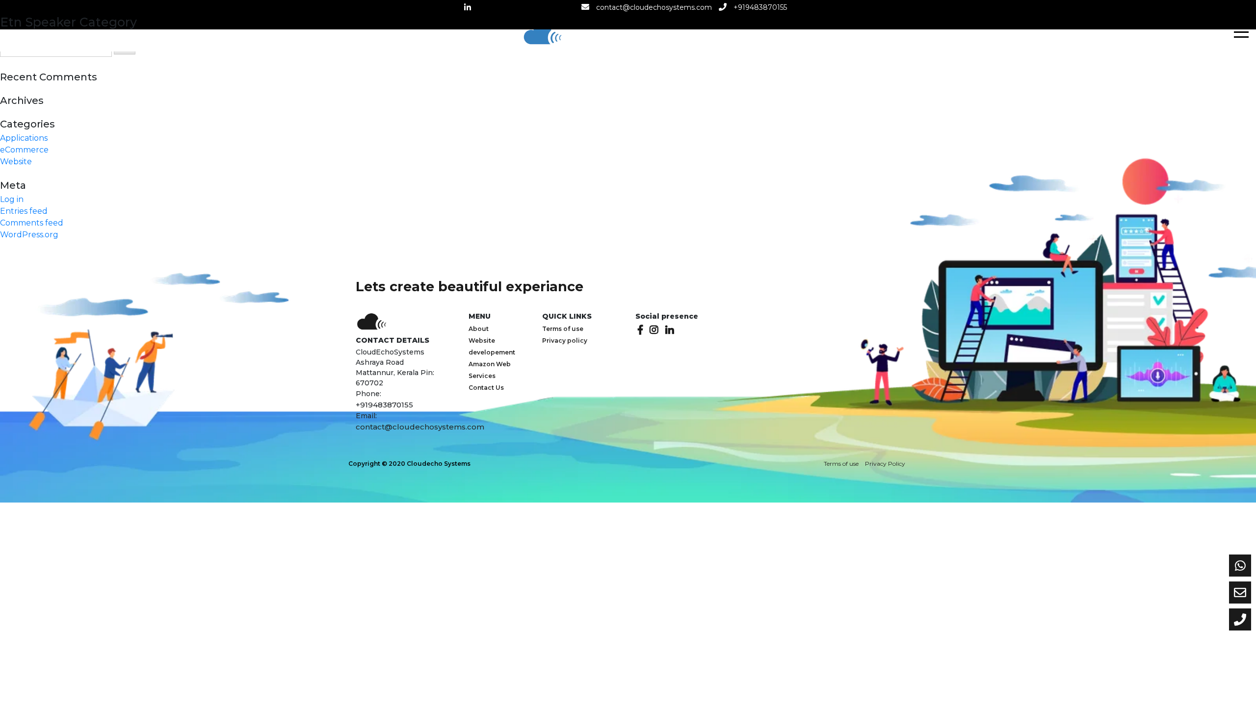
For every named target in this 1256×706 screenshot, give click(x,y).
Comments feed (31, 222)
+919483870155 (760, 7)
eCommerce (24, 149)
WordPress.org (29, 234)
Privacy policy (564, 340)
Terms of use (562, 328)
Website (16, 161)
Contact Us (486, 387)
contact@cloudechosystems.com (654, 7)
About (479, 328)
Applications (24, 138)
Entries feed (24, 211)
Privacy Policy (885, 463)
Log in (12, 199)
